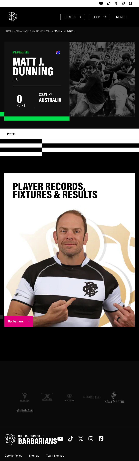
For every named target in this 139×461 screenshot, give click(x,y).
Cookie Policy (13, 455)
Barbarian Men (41, 30)
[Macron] (24, 397)
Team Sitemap (55, 455)
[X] (116, 3)
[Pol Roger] (69, 397)
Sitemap (34, 455)
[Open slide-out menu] (123, 17)
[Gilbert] (47, 397)
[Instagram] (123, 3)
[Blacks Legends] (24, 410)
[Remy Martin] (114, 397)
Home (8, 30)
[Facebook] (130, 3)
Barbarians (21, 30)
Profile (11, 134)
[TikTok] (108, 3)
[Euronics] (91, 397)
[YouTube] (101, 3)
